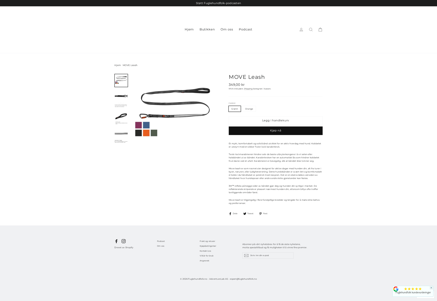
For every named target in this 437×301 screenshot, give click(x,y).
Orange (249, 109)
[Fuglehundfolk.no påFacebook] (116, 241)
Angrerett (204, 260)
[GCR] (396, 289)
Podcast (245, 29)
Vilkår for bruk (207, 256)
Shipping (248, 89)
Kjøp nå (275, 130)
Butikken (207, 29)
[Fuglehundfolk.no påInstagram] (124, 241)
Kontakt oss (205, 251)
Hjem (189, 29)
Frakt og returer (207, 241)
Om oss (227, 29)
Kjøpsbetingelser (208, 246)
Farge (232, 103)
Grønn (234, 109)
